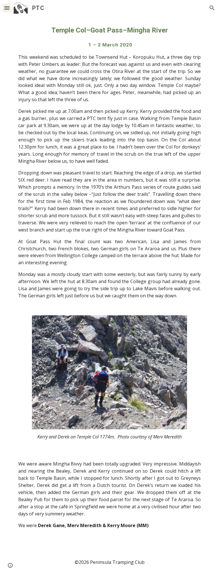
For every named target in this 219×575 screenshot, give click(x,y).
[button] (7, 8)
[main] (109, 162)
